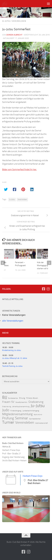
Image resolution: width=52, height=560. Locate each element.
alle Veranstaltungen (12, 320)
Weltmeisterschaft (41, 423)
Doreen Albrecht (14, 35)
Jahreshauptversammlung (20, 407)
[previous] (3, 263)
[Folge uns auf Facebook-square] (43, 289)
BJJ (4, 397)
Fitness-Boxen (32, 398)
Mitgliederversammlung (17, 414)
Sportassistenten (35, 419)
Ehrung (22, 398)
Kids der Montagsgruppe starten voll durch (44, 265)
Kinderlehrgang (15, 411)
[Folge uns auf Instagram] (48, 289)
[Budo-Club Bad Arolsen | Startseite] (5, 3)
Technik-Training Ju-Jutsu (12, 366)
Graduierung (35, 401)
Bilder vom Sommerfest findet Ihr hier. (19, 169)
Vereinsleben (19, 21)
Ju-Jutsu (6, 21)
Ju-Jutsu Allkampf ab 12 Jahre (14, 358)
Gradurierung (6, 407)
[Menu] (48, 3)
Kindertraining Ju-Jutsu (11, 350)
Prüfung (8, 418)
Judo (5, 410)
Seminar (21, 418)
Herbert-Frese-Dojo (32, 475)
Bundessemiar (13, 398)
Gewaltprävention (21, 402)
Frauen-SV (8, 401)
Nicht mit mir (38, 415)
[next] (49, 263)
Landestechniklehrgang (30, 411)
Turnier (8, 422)
